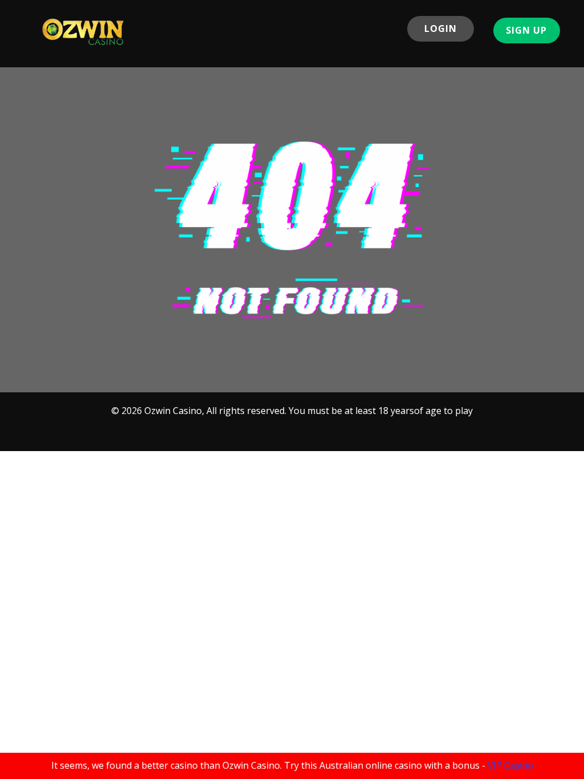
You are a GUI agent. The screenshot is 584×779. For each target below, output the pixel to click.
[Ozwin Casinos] (83, 32)
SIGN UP (526, 30)
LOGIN (440, 28)
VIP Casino (510, 765)
